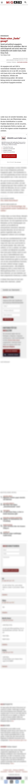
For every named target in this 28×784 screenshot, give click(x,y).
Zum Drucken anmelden (22, 62)
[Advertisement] (14, 19)
